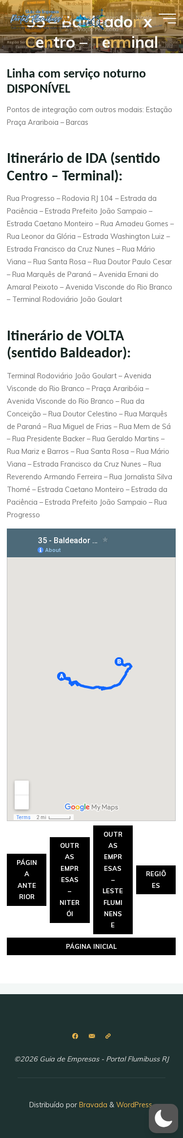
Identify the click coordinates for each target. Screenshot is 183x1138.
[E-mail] (91, 1036)
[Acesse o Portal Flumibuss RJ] (107, 1036)
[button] (163, 1118)
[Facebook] (74, 1036)
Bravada (92, 1104)
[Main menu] (167, 18)
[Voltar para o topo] (145, 1100)
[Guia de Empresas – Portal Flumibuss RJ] (58, 18)
